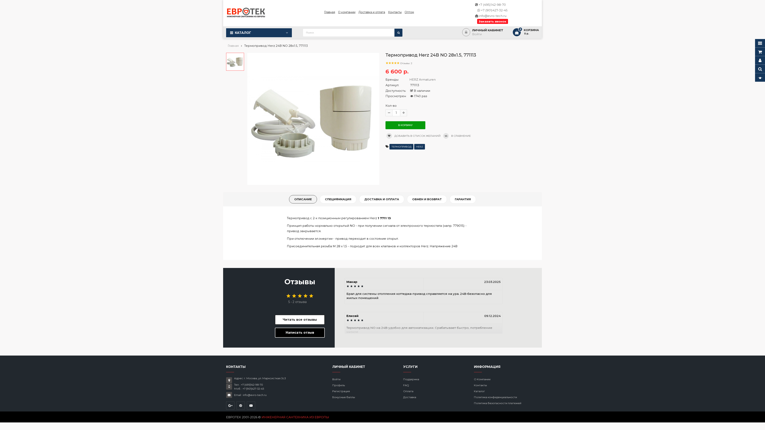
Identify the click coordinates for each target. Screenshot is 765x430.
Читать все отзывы (300, 320)
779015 (458, 226)
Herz (419, 146)
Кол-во (391, 106)
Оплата (408, 391)
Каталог (243, 33)
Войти (336, 379)
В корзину (405, 125)
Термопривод (401, 146)
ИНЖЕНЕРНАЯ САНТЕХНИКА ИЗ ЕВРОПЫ (295, 417)
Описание (303, 199)
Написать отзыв (300, 332)
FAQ (406, 385)
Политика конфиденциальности (495, 397)
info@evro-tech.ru (492, 16)
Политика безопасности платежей (497, 403)
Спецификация (338, 199)
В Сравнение (461, 135)
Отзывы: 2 (406, 63)
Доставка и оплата (381, 199)
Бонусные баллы (343, 397)
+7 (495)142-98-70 (492, 5)
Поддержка (411, 379)
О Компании (482, 379)
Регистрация (341, 391)
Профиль (338, 385)
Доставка (409, 397)
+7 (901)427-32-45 (494, 10)
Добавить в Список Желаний (417, 135)
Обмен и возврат (427, 199)
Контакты (480, 385)
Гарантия (463, 199)
